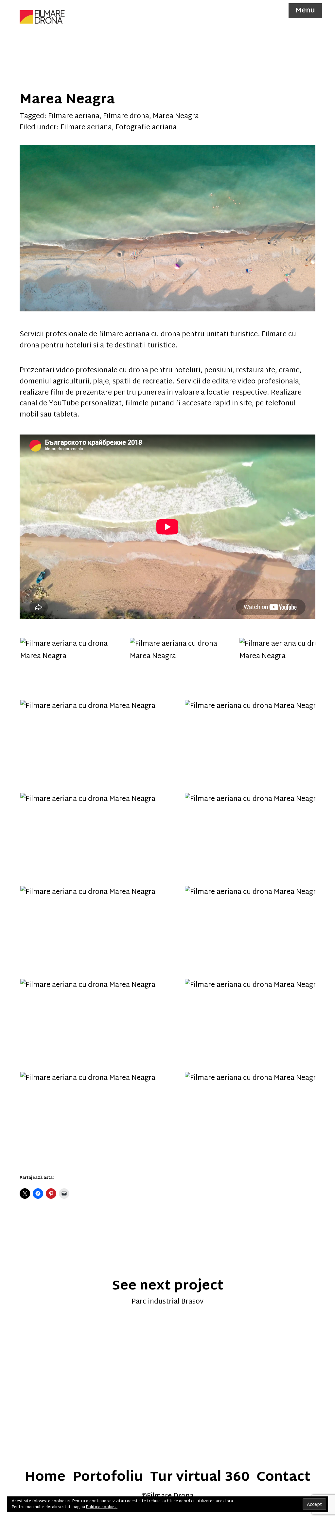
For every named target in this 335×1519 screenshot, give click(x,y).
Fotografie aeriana (146, 127)
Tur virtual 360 (199, 1478)
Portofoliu (108, 1478)
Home (45, 1478)
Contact (283, 1478)
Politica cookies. (101, 1507)
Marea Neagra (176, 116)
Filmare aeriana (73, 116)
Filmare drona (126, 116)
